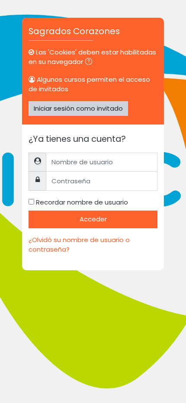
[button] (90, 62)
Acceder (93, 219)
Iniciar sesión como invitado (78, 108)
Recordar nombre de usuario (82, 202)
